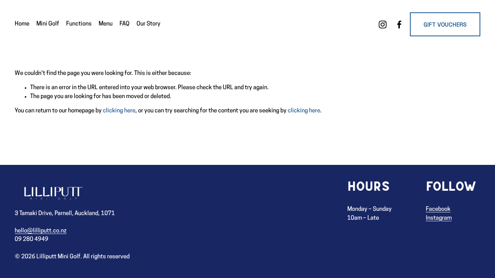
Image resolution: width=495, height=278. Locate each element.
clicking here (119, 111)
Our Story (148, 24)
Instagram (439, 218)
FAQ (124, 24)
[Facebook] (399, 24)
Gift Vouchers (445, 24)
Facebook (438, 209)
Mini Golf (47, 24)
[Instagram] (382, 24)
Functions (79, 24)
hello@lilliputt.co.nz (41, 231)
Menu (106, 24)
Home (22, 24)
